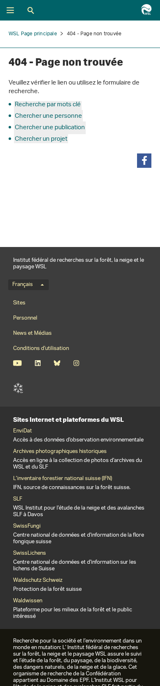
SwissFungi (27, 526)
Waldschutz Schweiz (37, 580)
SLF (18, 388)
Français (22, 284)
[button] (144, 160)
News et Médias (32, 333)
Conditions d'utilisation (41, 348)
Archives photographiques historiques (60, 451)
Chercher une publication (50, 127)
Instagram (76, 363)
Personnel (25, 318)
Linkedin (37, 363)
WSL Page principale (33, 34)
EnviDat (22, 431)
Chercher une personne (48, 116)
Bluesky (56, 363)
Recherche (31, 10)
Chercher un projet (41, 139)
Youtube (17, 363)
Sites (19, 303)
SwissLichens (29, 553)
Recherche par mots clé (48, 104)
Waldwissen (27, 601)
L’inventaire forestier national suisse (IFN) (62, 479)
